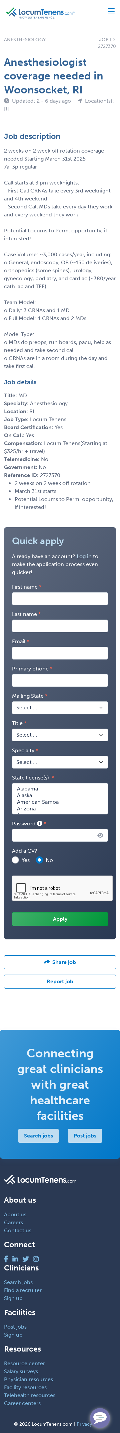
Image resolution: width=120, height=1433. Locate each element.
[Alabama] (60, 788)
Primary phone (30, 668)
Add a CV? (24, 851)
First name (25, 587)
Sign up (13, 1298)
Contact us (17, 1230)
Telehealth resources (29, 1395)
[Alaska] (60, 795)
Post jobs (85, 1136)
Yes (26, 860)
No (49, 860)
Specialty (23, 750)
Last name (24, 614)
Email (18, 641)
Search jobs (38, 1136)
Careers (13, 1222)
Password (24, 823)
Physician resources (28, 1379)
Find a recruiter (23, 1290)
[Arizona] (60, 808)
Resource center (24, 1363)
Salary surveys (21, 1371)
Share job (64, 962)
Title (17, 723)
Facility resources (25, 1387)
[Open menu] (108, 13)
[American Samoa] (60, 802)
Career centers (22, 1403)
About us (15, 1214)
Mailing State (28, 696)
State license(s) (31, 778)
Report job (60, 981)
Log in (84, 556)
